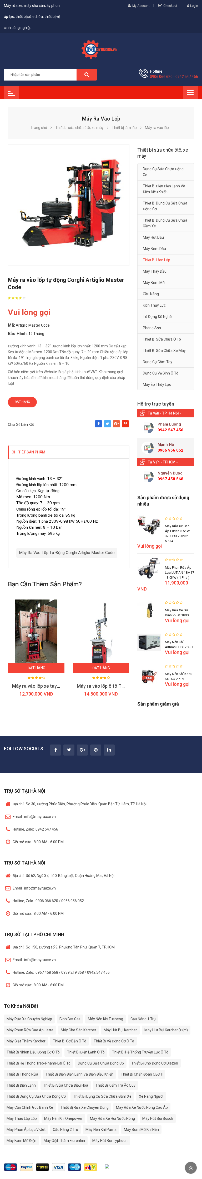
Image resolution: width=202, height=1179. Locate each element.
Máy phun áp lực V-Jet (26, 1129)
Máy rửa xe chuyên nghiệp (29, 1019)
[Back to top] (191, 1168)
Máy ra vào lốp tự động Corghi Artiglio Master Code (67, 552)
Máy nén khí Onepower (63, 1118)
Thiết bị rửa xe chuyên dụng (84, 1107)
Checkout (170, 6)
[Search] (87, 75)
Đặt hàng (22, 402)
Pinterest (125, 426)
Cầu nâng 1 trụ (143, 1019)
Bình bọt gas (69, 1019)
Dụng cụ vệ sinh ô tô (160, 373)
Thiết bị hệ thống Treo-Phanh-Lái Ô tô (38, 1063)
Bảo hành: (18, 333)
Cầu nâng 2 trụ (65, 1129)
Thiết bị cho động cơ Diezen (154, 1063)
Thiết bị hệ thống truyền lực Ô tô (140, 1052)
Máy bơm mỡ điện (21, 1140)
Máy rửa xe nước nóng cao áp (142, 1107)
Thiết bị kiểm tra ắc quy (115, 1085)
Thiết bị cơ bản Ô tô (69, 1041)
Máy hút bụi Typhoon (110, 1140)
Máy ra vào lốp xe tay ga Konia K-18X (51, 686)
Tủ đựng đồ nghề (157, 316)
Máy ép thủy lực (157, 384)
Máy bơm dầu (154, 249)
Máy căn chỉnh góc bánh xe (30, 1107)
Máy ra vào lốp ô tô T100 (103, 686)
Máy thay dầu (154, 271)
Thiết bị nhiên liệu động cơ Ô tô (33, 1052)
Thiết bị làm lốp (156, 260)
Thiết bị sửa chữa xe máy (164, 350)
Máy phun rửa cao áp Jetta (30, 1030)
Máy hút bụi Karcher (120, 1030)
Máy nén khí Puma (101, 1129)
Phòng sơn (152, 328)
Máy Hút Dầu (153, 237)
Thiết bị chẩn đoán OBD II (142, 1074)
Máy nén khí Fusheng (105, 1019)
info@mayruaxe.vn (34, 817)
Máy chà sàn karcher (78, 1030)
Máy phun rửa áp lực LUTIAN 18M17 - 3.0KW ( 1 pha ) (179, 572)
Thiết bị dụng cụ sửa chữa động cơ (165, 206)
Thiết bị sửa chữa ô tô (162, 339)
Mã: (11, 325)
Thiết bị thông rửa (22, 1074)
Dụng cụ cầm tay (157, 362)
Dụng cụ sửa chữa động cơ (163, 172)
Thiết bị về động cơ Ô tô (114, 1041)
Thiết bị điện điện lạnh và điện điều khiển (164, 189)
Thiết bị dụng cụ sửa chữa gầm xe (165, 223)
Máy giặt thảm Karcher (26, 1041)
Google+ (116, 426)
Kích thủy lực (154, 305)
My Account (141, 6)
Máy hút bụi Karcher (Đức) (166, 1030)
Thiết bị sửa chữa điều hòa (65, 1085)
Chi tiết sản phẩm (28, 452)
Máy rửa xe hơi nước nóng (112, 1118)
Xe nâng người (151, 1096)
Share (98, 426)
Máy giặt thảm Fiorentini (64, 1140)
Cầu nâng (151, 294)
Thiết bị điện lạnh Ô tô (86, 1052)
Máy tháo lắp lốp (22, 1118)
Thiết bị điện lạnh (21, 1085)
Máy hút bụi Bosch (157, 1118)
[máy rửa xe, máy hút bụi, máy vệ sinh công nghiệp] (100, 49)
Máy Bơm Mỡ (154, 283)
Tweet (107, 426)
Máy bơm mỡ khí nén (141, 1129)
